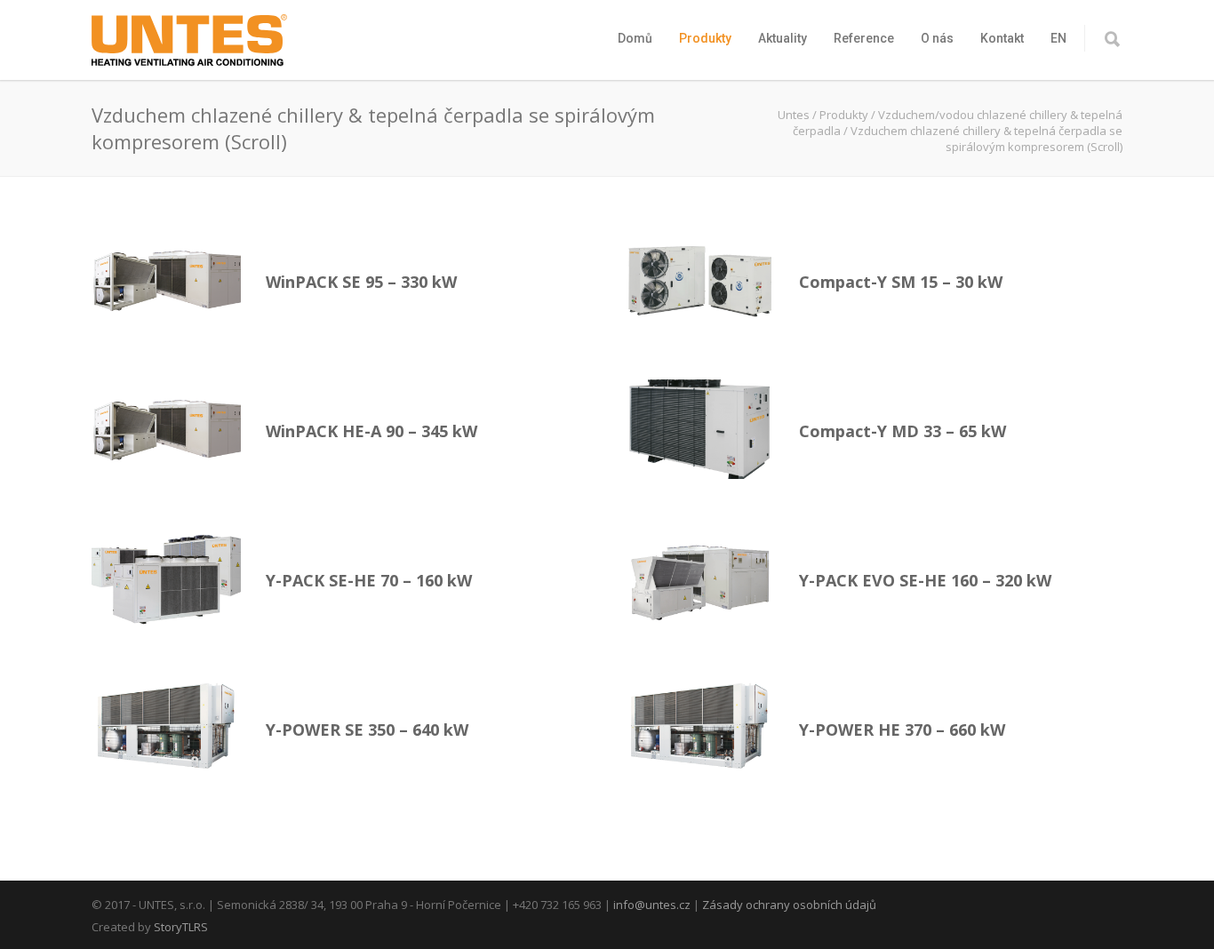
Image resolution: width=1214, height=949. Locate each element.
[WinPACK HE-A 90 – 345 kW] (166, 429)
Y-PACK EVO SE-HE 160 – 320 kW (925, 580)
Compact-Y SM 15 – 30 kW (900, 281)
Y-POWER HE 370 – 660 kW (902, 729)
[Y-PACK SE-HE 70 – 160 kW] (166, 578)
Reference (864, 38)
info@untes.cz (652, 905)
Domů (635, 38)
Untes (794, 115)
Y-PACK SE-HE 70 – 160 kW (369, 580)
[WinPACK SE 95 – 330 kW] (166, 280)
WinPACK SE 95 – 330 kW (361, 281)
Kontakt (1002, 38)
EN (1058, 38)
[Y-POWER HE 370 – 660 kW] (699, 728)
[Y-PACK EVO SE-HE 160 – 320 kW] (699, 578)
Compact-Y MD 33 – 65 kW (902, 431)
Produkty (705, 38)
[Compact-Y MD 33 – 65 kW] (699, 429)
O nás (937, 38)
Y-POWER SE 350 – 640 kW (367, 729)
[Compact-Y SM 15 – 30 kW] (699, 280)
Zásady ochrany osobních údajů (789, 905)
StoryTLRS (181, 927)
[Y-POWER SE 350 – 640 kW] (166, 728)
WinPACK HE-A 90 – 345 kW (371, 431)
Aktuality (782, 38)
